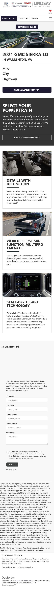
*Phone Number (11, 423)
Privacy (30, 580)
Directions (23, 18)
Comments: (10, 432)
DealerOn (18, 580)
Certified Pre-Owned (27, 27)
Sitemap (24, 580)
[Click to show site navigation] (50, 18)
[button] (9, 18)
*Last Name (10, 405)
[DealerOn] (8, 577)
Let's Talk (12, 464)
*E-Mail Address (11, 414)
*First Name (10, 396)
